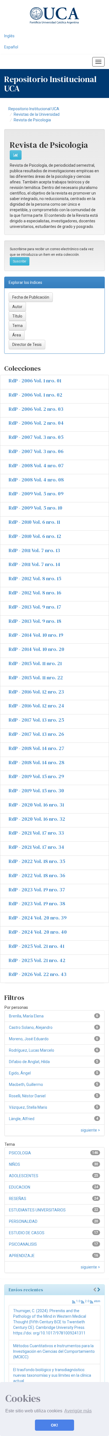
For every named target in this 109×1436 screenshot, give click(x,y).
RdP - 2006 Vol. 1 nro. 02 (35, 394)
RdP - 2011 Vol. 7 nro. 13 (34, 550)
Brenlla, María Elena (26, 1016)
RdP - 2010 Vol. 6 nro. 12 (35, 536)
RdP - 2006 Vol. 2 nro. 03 (36, 408)
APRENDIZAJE (22, 1255)
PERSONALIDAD (23, 1221)
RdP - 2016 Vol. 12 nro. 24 (36, 705)
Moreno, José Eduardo (29, 1039)
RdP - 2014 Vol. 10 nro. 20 (36, 649)
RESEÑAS (17, 1198)
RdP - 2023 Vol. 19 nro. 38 (37, 903)
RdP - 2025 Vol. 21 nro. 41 (36, 946)
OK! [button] (54, 1425)
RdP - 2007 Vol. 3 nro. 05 (36, 437)
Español (11, 47)
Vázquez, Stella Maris (28, 1107)
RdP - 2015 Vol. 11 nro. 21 (35, 663)
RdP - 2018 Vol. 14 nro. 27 (36, 748)
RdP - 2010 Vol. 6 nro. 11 (34, 521)
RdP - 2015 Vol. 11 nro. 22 (36, 677)
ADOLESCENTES (23, 1176)
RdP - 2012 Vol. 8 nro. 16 (35, 592)
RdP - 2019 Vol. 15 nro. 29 (36, 776)
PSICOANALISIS (23, 1244)
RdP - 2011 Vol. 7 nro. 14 (34, 564)
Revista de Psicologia (32, 120)
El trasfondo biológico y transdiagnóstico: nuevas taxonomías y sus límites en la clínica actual (52, 1375)
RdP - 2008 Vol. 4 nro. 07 (36, 465)
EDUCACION (19, 1187)
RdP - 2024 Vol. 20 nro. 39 (38, 917)
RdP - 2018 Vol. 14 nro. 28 (36, 762)
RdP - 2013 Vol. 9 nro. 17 (35, 606)
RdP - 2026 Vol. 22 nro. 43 (38, 974)
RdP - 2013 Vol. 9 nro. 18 (35, 621)
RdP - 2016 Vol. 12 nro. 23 (36, 691)
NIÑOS (14, 1164)
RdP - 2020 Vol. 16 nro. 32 (37, 818)
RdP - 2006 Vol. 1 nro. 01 (35, 380)
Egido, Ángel (20, 1073)
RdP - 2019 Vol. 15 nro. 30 (36, 790)
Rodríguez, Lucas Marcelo (31, 1050)
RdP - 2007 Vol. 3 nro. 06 (36, 451)
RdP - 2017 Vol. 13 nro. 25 (36, 719)
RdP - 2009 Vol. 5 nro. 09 (36, 493)
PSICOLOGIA (20, 1153)
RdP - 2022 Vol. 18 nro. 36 (37, 875)
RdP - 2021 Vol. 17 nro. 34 (36, 847)
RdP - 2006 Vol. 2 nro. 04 (36, 422)
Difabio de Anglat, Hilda (29, 1061)
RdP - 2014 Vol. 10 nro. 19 (36, 634)
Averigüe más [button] (78, 1410)
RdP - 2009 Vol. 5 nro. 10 (35, 507)
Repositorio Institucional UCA (33, 109)
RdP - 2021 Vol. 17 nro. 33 (36, 832)
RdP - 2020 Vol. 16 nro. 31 (36, 804)
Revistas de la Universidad (37, 114)
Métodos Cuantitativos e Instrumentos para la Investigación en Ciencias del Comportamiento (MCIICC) (54, 1351)
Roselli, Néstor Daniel (27, 1096)
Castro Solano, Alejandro (31, 1027)
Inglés (9, 36)
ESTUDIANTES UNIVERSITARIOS (37, 1210)
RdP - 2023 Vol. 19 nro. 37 (37, 889)
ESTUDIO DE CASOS (26, 1233)
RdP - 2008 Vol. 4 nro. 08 (36, 479)
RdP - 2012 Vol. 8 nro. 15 (35, 578)
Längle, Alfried (21, 1119)
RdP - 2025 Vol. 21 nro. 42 (37, 960)
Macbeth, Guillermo (26, 1084)
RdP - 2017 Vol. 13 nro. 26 (36, 734)
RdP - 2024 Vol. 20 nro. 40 (38, 931)
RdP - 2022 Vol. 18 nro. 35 (37, 861)
